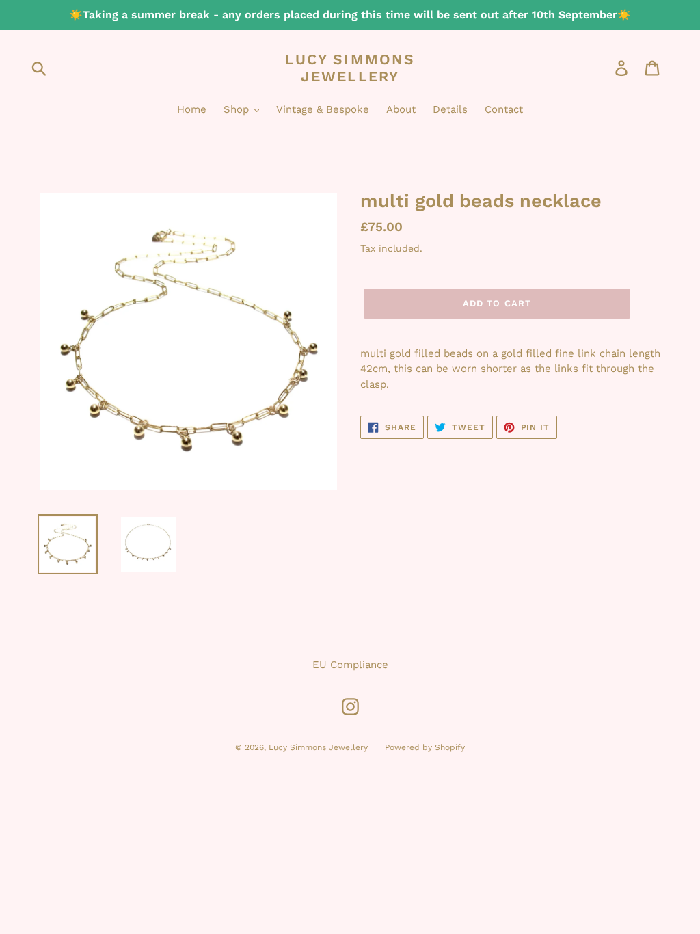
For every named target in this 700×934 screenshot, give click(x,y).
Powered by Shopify (425, 747)
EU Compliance (350, 664)
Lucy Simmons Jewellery (350, 68)
